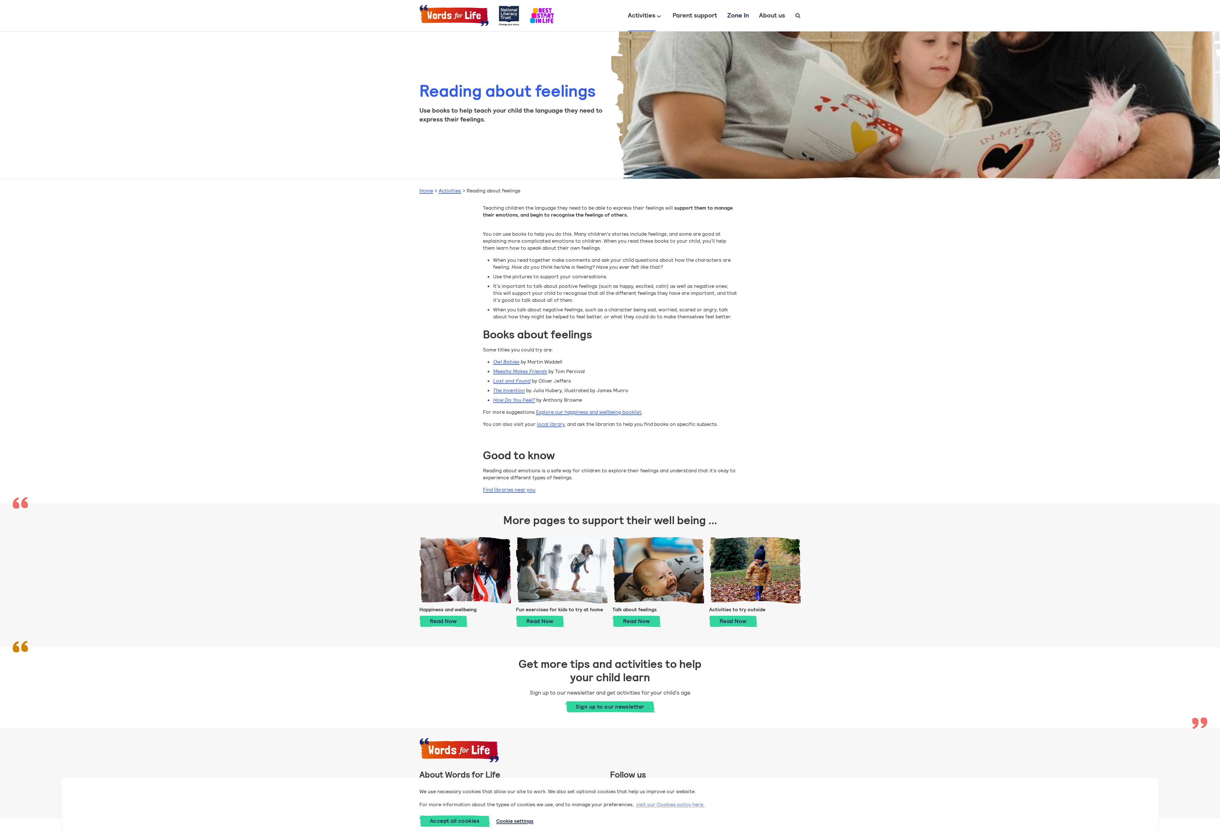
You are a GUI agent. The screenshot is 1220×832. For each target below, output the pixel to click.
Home (426, 190)
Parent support (695, 15)
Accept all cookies (454, 820)
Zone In (738, 15)
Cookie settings (514, 821)
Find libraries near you (509, 489)
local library (551, 424)
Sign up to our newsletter (610, 706)
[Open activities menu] (658, 15)
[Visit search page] (798, 15)
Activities (641, 15)
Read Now (448, 621)
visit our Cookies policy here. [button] (670, 804)
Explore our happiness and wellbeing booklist (588, 412)
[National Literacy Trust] (509, 15)
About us (772, 15)
